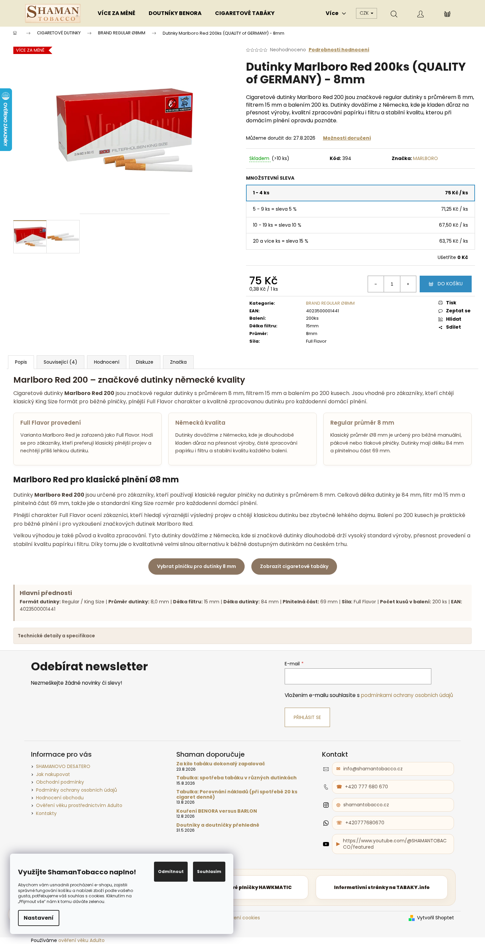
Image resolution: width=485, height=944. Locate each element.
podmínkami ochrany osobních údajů (407, 695)
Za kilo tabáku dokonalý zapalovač (220, 763)
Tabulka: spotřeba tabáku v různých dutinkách (236, 777)
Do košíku (450, 283)
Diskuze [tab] (144, 362)
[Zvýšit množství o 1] (408, 284)
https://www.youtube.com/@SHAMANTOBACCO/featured (395, 843)
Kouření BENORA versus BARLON (216, 811)
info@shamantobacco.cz (373, 768)
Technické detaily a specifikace (56, 635)
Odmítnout (171, 871)
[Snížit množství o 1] (376, 284)
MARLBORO (425, 158)
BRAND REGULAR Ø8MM (330, 303)
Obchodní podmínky (60, 782)
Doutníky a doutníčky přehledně (217, 825)
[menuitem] (116, 13)
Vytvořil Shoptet (435, 918)
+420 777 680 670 (366, 786)
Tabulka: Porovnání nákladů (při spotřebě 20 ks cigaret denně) (236, 794)
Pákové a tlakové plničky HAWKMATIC (242, 887)
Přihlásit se (307, 717)
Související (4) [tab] (60, 362)
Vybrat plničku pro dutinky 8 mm (196, 566)
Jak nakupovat (53, 774)
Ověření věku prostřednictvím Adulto (79, 805)
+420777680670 (364, 822)
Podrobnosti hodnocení (339, 50)
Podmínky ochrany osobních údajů (76, 790)
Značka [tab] (178, 362)
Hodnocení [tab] (106, 362)
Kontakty (46, 813)
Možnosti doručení (347, 138)
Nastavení (39, 918)
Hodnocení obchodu (60, 797)
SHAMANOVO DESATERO (63, 766)
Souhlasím (209, 871)
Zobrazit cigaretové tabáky (294, 566)
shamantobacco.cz (366, 804)
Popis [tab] (21, 362)
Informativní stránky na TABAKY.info (382, 887)
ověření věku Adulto (81, 940)
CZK (365, 13)
